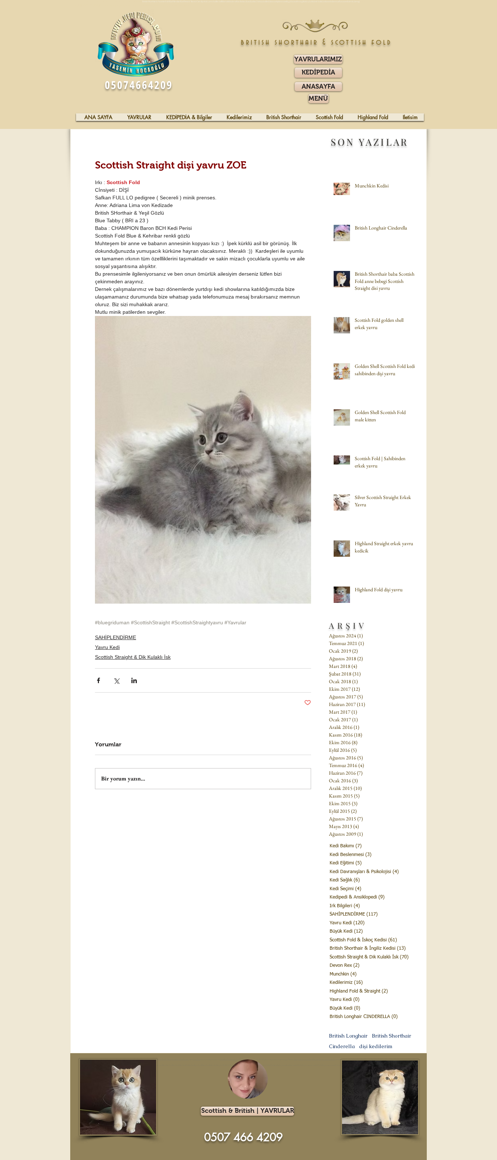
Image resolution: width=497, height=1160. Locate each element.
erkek (300, 1059)
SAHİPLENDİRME (115, 637)
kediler (223, 1059)
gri (317, 1059)
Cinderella (342, 1046)
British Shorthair (391, 1036)
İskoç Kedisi (172, 1059)
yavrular (307, 1059)
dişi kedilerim (375, 1046)
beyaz (322, 1059)
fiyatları (196, 1059)
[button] (319, 98)
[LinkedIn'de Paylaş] (134, 680)
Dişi (296, 1059)
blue (314, 1059)
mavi (327, 1059)
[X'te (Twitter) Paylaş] (116, 680)
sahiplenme (183, 1059)
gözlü (332, 1059)
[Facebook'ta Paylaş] (98, 680)
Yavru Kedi (107, 647)
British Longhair (348, 1036)
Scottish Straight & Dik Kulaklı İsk (133, 657)
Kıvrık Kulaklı (160, 1059)
